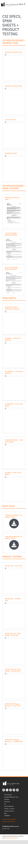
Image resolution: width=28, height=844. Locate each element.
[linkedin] (14, 790)
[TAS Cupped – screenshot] (14, 603)
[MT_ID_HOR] (9, 2)
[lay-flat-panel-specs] (14, 237)
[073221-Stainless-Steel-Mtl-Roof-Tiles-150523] (14, 88)
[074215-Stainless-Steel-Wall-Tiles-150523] (14, 54)
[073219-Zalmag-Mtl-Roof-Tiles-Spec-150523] (14, 155)
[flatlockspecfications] (14, 271)
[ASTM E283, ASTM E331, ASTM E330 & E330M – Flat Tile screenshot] (14, 637)
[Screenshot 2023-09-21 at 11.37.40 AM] (14, 201)
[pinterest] (10, 790)
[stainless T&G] (14, 311)
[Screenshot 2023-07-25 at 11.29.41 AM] (14, 342)
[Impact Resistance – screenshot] (14, 708)
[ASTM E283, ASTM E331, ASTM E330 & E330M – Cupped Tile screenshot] (14, 673)
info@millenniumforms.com (10, 826)
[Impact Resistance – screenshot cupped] (14, 743)
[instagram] (7, 790)
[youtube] (17, 790)
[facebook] (3, 790)
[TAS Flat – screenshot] (14, 568)
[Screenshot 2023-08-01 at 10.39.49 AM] (14, 375)
